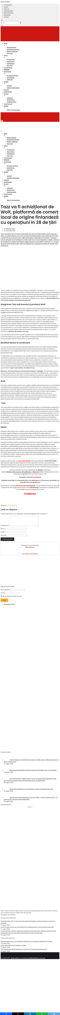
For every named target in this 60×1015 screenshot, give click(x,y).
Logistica (10, 98)
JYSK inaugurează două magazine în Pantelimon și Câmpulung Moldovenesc (24, 949)
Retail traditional (12, 51)
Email (3, 532)
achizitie (8, 505)
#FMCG (9, 472)
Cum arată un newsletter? (30, 554)
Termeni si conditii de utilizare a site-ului (33, 958)
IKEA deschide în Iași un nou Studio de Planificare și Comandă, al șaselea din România (26, 941)
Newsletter (7, 15)
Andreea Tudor (10, 229)
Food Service (8, 104)
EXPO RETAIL (10, 78)
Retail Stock (10, 100)
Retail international (13, 49)
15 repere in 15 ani (12, 76)
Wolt (15, 505)
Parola (3, 593)
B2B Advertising (8, 13)
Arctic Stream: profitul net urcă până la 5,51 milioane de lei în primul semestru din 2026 (27, 927)
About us (6, 9)
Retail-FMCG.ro (15, 958)
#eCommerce (16, 472)
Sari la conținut (5, 2)
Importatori (10, 62)
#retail (40, 470)
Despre (6, 7)
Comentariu (5, 525)
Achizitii (9, 86)
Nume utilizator (5, 590)
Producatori (11, 60)
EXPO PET (10, 80)
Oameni (6, 90)
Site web (3, 535)
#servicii (35, 472)
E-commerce (8, 68)
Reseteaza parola (9, 604)
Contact (6, 17)
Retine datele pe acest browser (12, 596)
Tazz (12, 505)
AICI (38, 482)
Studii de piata (11, 102)
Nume (3, 529)
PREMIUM (6, 70)
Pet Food (10, 53)
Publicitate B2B (8, 11)
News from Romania (13, 110)
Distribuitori (10, 64)
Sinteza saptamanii (13, 88)
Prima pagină (8, 5)
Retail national (11, 47)
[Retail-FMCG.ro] (12, 32)
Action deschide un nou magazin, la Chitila (13, 945)
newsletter (37, 477)
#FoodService (26, 472)
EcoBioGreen (8, 92)
